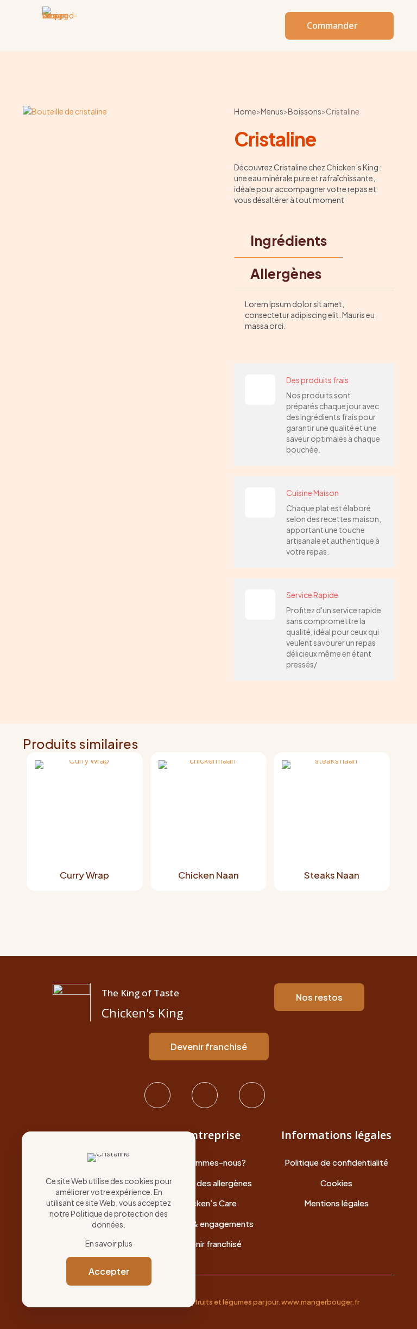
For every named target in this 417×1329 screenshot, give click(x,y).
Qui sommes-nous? (208, 1162)
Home (245, 111)
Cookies (336, 1183)
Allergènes (285, 273)
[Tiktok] (256, 1095)
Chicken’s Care (208, 1203)
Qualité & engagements (208, 1223)
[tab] (288, 240)
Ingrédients (288, 240)
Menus (272, 111)
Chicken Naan (208, 875)
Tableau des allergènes (208, 1183)
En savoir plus (108, 1243)
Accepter (109, 1271)
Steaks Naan (331, 875)
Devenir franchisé (208, 1243)
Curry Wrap (84, 875)
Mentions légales (336, 1203)
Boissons (304, 111)
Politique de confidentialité (336, 1162)
